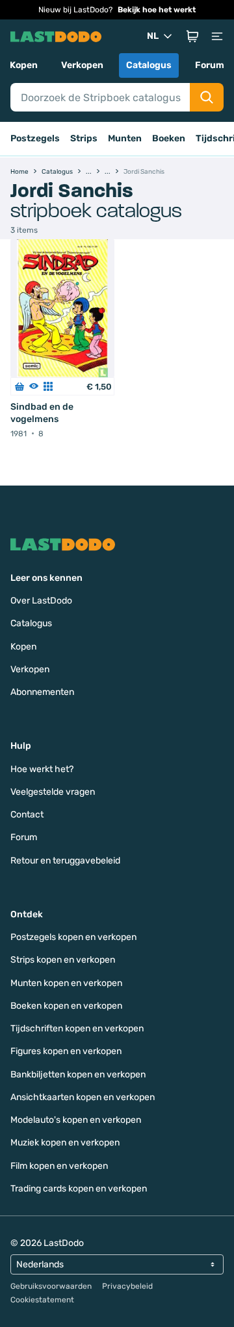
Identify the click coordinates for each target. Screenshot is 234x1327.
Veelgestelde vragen (52, 791)
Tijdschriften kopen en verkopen (77, 1028)
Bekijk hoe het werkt (157, 9)
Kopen (24, 65)
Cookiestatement (42, 1299)
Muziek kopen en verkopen (65, 1142)
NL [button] (153, 35)
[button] (192, 36)
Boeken (168, 138)
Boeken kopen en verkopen (66, 1005)
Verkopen (82, 65)
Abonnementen (42, 692)
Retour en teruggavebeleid (65, 860)
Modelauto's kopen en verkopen (75, 1119)
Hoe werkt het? (41, 769)
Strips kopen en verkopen (62, 959)
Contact (27, 814)
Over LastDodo (41, 600)
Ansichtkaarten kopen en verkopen (82, 1097)
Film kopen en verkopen (59, 1165)
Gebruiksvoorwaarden (51, 1286)
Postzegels (35, 138)
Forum (209, 65)
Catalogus (149, 65)
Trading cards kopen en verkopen (78, 1188)
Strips (84, 138)
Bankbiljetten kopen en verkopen (78, 1074)
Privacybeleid (127, 1286)
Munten (125, 138)
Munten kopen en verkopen (66, 983)
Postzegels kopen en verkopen (73, 937)
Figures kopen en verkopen (66, 1051)
